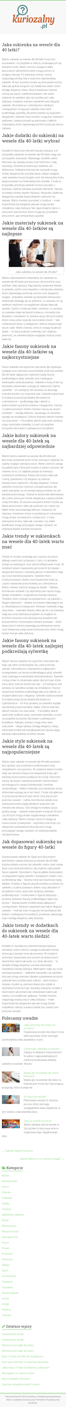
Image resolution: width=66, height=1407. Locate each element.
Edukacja (7, 1197)
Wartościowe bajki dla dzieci (18, 1345)
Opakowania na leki (13, 1334)
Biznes (5, 1175)
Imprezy (6, 1209)
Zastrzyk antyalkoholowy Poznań (20, 1384)
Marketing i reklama (13, 1214)
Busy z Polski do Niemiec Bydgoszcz (23, 1356)
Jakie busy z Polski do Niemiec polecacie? (26, 1367)
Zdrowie (6, 1315)
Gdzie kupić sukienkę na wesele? (42, 1048)
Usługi (5, 1304)
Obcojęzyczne (10, 1237)
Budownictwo (9, 1181)
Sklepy (5, 1264)
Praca (5, 1242)
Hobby (5, 1203)
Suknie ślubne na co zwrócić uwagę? (42, 1158)
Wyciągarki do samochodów (18, 1373)
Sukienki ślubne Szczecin (17, 1150)
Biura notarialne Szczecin (16, 1378)
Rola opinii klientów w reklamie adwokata (25, 1362)
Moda (5, 1220)
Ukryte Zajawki (10, 1292)
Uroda (5, 1298)
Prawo (5, 1248)
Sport (5, 1270)
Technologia (9, 1276)
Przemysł (7, 1253)
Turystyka (7, 1287)
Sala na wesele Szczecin (38, 1120)
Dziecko (6, 1192)
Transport (7, 1281)
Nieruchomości (10, 1231)
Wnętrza (6, 1309)
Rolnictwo (7, 1259)
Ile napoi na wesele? (35, 1096)
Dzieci (5, 1186)
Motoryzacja (9, 1225)
